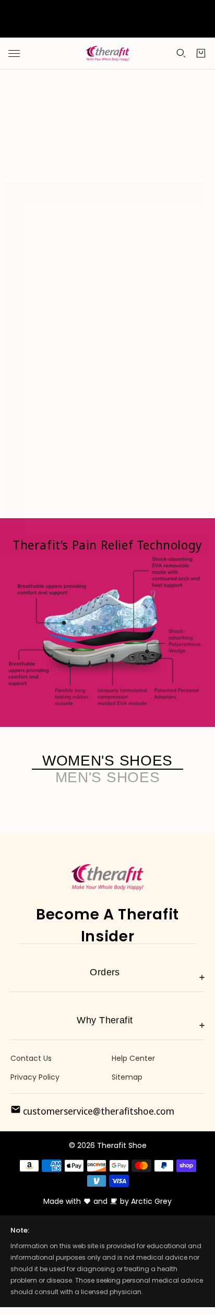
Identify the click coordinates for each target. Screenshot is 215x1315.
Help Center (133, 1058)
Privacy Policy (34, 1077)
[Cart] (201, 53)
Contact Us (31, 1058)
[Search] (181, 53)
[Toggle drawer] (14, 53)
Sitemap (127, 1077)
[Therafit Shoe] (107, 54)
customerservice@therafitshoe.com (97, 1111)
